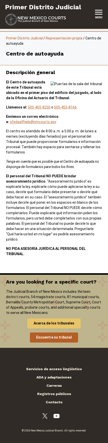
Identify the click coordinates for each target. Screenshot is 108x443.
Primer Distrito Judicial (24, 38)
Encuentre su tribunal (54, 337)
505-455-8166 (65, 107)
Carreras (54, 385)
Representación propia (64, 38)
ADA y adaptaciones (54, 377)
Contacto (54, 402)
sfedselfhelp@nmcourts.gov (33, 122)
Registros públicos (54, 394)
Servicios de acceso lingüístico (54, 369)
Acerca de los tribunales (54, 323)
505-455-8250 (39, 107)
